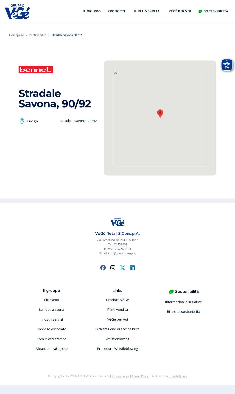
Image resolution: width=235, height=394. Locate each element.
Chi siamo (51, 299)
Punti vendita (147, 11)
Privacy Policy (120, 376)
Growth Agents (177, 376)
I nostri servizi (51, 319)
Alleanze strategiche (52, 348)
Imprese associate (51, 329)
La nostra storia (51, 309)
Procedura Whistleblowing (117, 348)
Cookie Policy (140, 376)
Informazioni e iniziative (183, 301)
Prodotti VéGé (117, 299)
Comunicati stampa (52, 338)
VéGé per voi (180, 11)
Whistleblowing (117, 338)
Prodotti (116, 11)
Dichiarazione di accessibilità (117, 329)
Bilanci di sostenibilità (183, 311)
